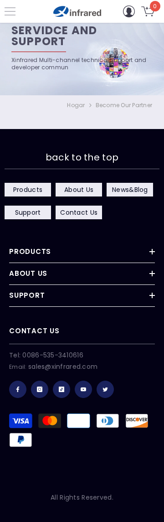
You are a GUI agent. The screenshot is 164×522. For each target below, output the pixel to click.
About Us (78, 189)
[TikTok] (61, 389)
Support (28, 212)
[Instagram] (39, 389)
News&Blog (130, 189)
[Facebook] (17, 389)
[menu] (10, 11)
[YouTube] (83, 389)
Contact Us (78, 212)
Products (27, 189)
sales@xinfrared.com (62, 366)
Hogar (76, 105)
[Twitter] (105, 389)
